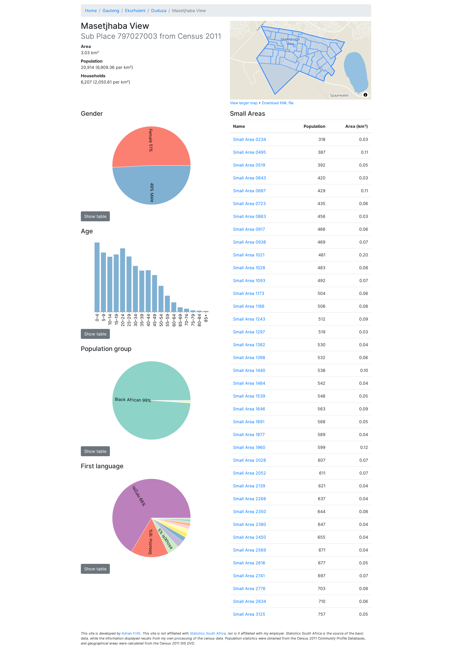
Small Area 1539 (249, 396)
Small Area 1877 (249, 434)
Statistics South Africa (208, 633)
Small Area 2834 (249, 601)
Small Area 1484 (249, 383)
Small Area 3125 (249, 614)
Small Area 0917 (249, 229)
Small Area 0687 (249, 190)
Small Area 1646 (249, 408)
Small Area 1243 (249, 319)
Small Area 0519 (249, 165)
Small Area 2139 (249, 485)
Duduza (158, 10)
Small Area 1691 (248, 421)
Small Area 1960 (249, 447)
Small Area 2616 (249, 562)
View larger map (244, 103)
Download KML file (277, 103)
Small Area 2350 (249, 511)
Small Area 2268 (249, 498)
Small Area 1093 (249, 280)
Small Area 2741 (249, 575)
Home (91, 10)
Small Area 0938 (249, 242)
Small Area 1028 (249, 267)
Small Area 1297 (249, 331)
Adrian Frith (131, 633)
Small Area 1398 (249, 357)
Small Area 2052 (249, 473)
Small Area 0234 (249, 139)
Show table (95, 216)
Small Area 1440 (249, 370)
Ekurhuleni (135, 10)
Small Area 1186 (248, 306)
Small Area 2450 (249, 537)
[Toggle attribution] (365, 95)
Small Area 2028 (249, 460)
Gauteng (111, 10)
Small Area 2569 (249, 550)
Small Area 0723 (249, 203)
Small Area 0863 (249, 216)
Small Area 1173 (248, 293)
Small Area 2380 (249, 524)
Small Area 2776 (249, 588)
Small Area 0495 (249, 152)
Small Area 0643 (249, 177)
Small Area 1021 (248, 254)
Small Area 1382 (249, 344)
